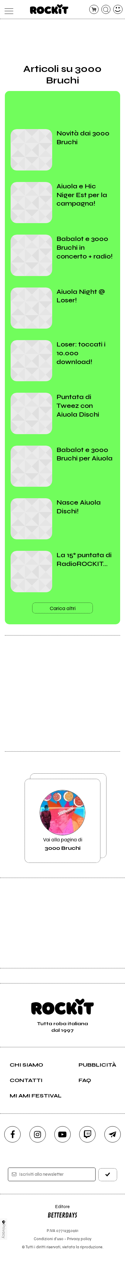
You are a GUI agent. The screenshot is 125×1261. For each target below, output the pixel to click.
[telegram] (112, 1134)
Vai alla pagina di (62, 843)
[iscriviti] (107, 1174)
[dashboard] (118, 9)
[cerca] (106, 9)
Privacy (3, 1231)
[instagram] (37, 1134)
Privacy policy (79, 1239)
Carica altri (63, 608)
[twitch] (87, 1134)
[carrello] (94, 9)
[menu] (7, 9)
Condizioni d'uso (48, 1239)
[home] (49, 9)
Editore (58, 1209)
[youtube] (62, 1134)
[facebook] (12, 1134)
